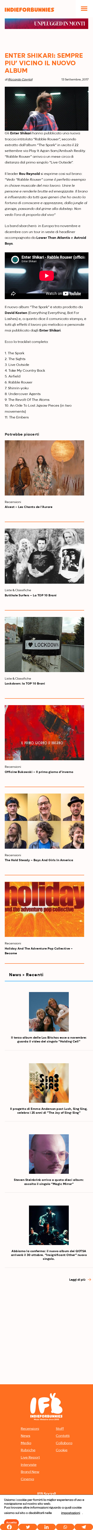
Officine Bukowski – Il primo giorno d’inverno (39, 772)
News (25, 1436)
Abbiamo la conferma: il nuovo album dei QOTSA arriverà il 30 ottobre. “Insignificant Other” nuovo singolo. (49, 1255)
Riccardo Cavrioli (20, 79)
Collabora (64, 1443)
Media (26, 1443)
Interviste (29, 1465)
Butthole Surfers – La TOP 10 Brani (31, 595)
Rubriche (28, 1450)
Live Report (30, 1457)
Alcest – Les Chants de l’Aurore (29, 507)
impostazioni (70, 1513)
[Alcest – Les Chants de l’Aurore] (44, 467)
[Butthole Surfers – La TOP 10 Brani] (44, 556)
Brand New (30, 1472)
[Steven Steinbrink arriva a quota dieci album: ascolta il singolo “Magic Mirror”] (49, 1154)
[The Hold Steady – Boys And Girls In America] (44, 821)
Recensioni (30, 1429)
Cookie (61, 1450)
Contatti (63, 1436)
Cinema (27, 1479)
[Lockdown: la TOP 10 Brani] (44, 644)
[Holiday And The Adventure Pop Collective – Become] (44, 909)
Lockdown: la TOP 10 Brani (25, 683)
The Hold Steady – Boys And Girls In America (39, 860)
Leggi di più (77, 1279)
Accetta (11, 1522)
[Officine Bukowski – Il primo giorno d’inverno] (44, 732)
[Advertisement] (46, 1335)
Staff (60, 1429)
